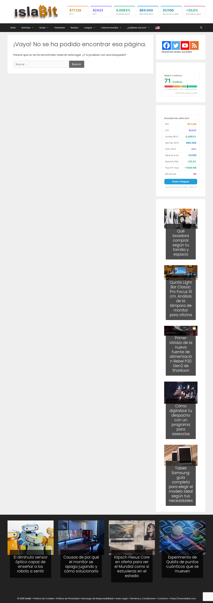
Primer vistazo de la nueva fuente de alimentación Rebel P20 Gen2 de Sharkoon (180, 354)
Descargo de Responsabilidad (97, 598)
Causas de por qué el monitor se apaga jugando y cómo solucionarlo (81, 564)
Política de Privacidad (67, 598)
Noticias (26, 27)
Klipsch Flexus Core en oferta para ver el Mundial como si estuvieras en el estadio (132, 566)
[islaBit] (35, 11)
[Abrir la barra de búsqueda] (201, 27)
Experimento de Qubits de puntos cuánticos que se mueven (182, 564)
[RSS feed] (194, 45)
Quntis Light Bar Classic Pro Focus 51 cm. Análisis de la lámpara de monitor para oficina (181, 298)
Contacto (162, 598)
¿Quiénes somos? (136, 27)
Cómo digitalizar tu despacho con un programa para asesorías (180, 419)
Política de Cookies (43, 598)
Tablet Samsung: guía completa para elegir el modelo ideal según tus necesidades (181, 484)
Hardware (59, 27)
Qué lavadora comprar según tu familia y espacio (180, 242)
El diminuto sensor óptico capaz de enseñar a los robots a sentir (31, 564)
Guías (42, 27)
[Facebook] (166, 45)
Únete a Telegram (180, 181)
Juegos (88, 27)
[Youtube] (185, 45)
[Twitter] (175, 45)
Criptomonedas (109, 27)
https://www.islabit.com (183, 598)
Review (74, 27)
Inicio (13, 27)
